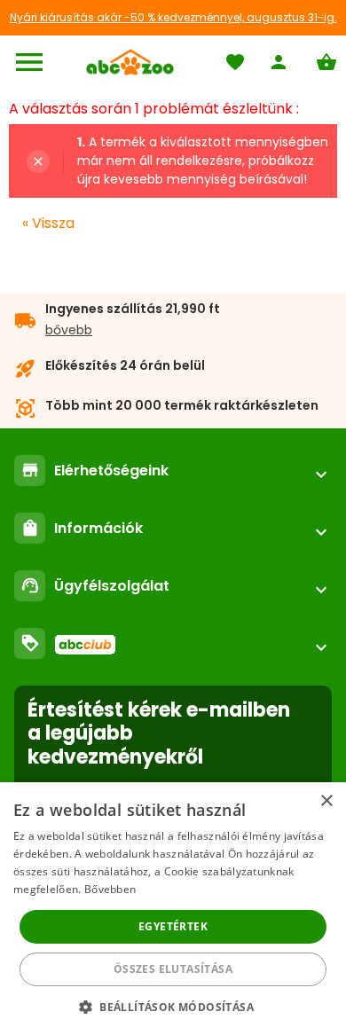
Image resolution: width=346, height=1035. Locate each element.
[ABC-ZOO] (130, 62)
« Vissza (48, 223)
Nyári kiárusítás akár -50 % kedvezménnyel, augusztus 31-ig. (173, 17)
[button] (173, 1006)
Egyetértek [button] (173, 926)
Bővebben (110, 889)
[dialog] (173, 908)
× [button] (326, 801)
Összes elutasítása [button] (173, 968)
